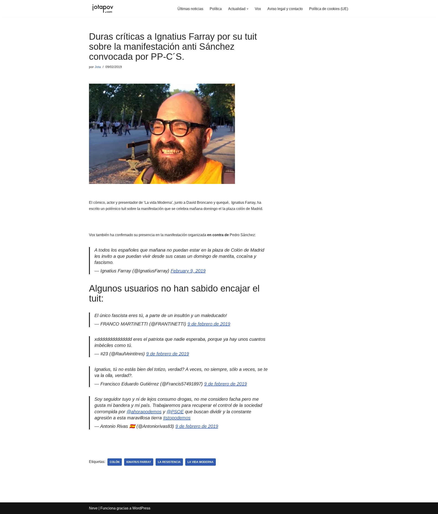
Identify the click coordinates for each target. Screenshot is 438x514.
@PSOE (175, 411)
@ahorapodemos (144, 411)
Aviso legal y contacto (285, 9)
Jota (98, 67)
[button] (247, 9)
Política (216, 9)
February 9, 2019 (188, 270)
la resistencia (169, 462)
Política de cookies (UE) (328, 9)
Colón (115, 462)
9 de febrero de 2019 (209, 323)
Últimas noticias (190, 9)
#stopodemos (176, 417)
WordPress (141, 508)
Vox (258, 9)
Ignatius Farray (138, 462)
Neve (93, 508)
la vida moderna (201, 462)
